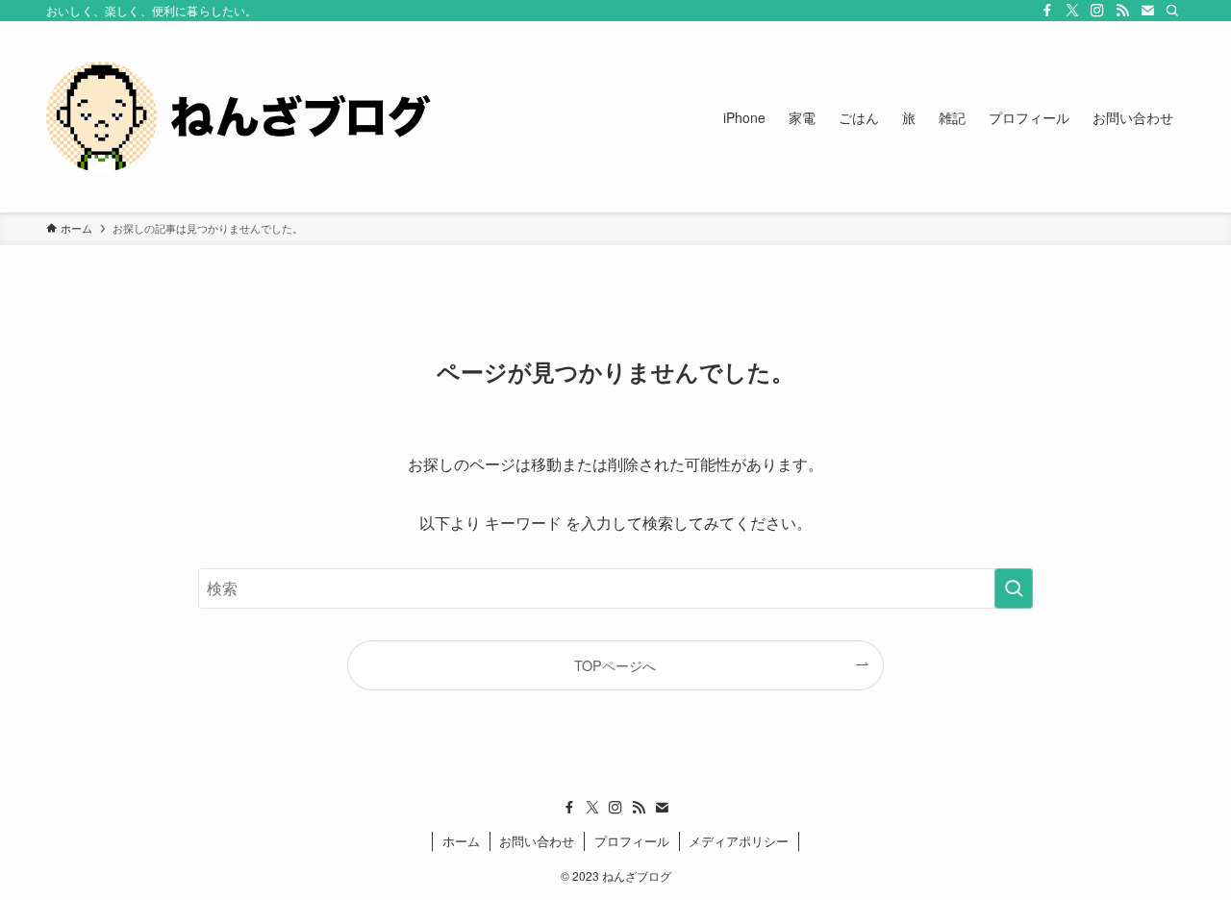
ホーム (461, 841)
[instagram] (1097, 10)
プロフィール (631, 841)
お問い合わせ (536, 841)
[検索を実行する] (1013, 588)
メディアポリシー (739, 841)
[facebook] (1047, 10)
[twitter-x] (1072, 10)
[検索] (1172, 10)
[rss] (1122, 10)
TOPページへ (615, 665)
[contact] (1147, 10)
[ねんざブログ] (238, 117)
